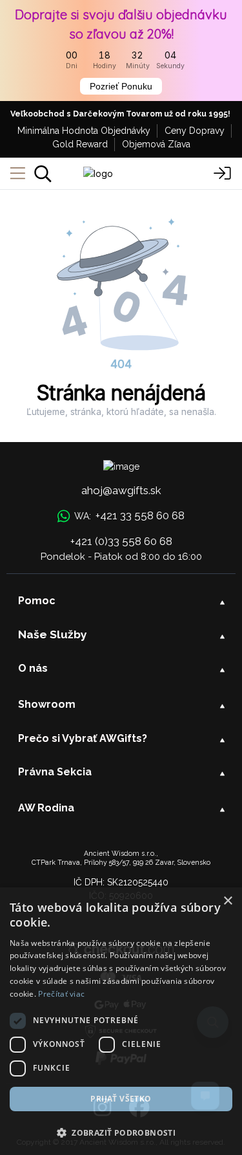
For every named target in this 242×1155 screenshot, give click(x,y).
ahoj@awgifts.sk (121, 490)
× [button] (227, 901)
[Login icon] (223, 174)
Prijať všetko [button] (120, 1098)
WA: (129, 515)
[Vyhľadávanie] (43, 173)
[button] (121, 1132)
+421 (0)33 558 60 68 (121, 541)
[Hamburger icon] (17, 174)
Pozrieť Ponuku (121, 86)
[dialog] (121, 1021)
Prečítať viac (61, 993)
